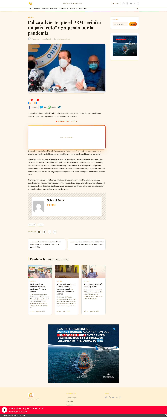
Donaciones (70, 405)
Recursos (53, 9)
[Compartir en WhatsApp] (52, 107)
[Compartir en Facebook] (32, 107)
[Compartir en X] (44, 232)
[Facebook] (123, 3)
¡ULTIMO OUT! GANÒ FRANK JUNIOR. (93, 285)
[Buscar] (137, 9)
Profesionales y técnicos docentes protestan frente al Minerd (38, 288)
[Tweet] (43, 107)
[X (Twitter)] (134, 3)
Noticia (31, 17)
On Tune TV (73, 9)
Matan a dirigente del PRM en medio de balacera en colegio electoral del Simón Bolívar (66, 289)
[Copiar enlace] (55, 232)
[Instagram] (127, 3)
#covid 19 (32, 225)
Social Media (83, 9)
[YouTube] (131, 3)
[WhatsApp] (138, 3)
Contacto (69, 401)
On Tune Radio (63, 9)
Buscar (133, 24)
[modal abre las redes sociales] (59, 107)
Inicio (31, 9)
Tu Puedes (45, 9)
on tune (36, 39)
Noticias (37, 9)
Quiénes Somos (71, 398)
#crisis (40, 225)
